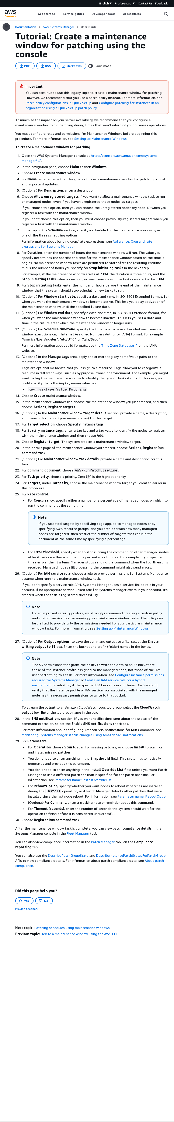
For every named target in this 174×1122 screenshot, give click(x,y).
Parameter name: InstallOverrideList (83, 780)
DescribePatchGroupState (68, 855)
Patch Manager (103, 842)
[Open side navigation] (6, 27)
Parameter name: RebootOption (142, 796)
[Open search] (166, 14)
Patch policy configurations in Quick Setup (58, 103)
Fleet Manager (78, 833)
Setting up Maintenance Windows (100, 138)
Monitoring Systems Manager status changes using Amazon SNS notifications (82, 735)
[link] (89, 27)
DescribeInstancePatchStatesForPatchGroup (131, 855)
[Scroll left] (34, 13)
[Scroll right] (144, 13)
